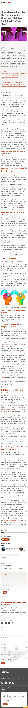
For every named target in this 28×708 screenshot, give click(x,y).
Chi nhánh (20, 678)
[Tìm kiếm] (19, 2)
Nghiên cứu (15, 161)
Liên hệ (2, 676)
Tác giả (9, 678)
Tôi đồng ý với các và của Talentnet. (14, 658)
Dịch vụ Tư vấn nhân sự (6, 565)
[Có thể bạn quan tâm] (27, 707)
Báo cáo (7, 676)
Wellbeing (4, 557)
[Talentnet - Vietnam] (9, 2)
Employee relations (15, 555)
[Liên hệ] (22, 707)
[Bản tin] (24, 707)
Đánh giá (14, 678)
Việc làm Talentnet (15, 676)
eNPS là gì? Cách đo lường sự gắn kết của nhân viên (12, 549)
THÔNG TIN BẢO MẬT (20, 687)
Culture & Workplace (6, 555)
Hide (5, 71)
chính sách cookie (14, 697)
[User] (22, 2)
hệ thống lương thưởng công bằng (13, 520)
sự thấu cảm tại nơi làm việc (17, 241)
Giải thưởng (3, 678)
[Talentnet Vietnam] (4, 2)
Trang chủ (3, 7)
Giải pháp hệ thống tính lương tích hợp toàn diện (12, 568)
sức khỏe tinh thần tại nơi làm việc (10, 482)
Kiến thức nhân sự (10, 7)
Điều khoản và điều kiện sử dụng (8, 687)
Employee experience (18, 7)
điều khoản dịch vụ (15, 657)
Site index (3, 689)
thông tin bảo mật (6, 697)
